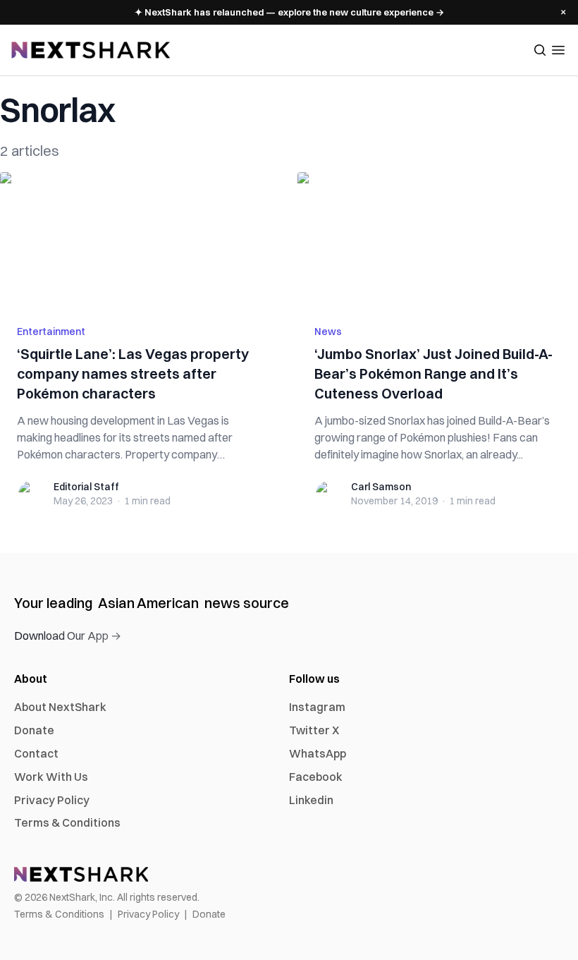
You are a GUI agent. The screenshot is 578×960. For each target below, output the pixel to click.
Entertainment (51, 331)
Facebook (316, 777)
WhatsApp (317, 753)
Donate (34, 730)
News (328, 331)
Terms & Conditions (67, 822)
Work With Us (51, 777)
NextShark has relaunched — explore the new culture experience (289, 12)
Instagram (317, 707)
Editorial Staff (86, 486)
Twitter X (314, 730)
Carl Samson (381, 486)
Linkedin (311, 800)
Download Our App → (67, 635)
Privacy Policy (52, 800)
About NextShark (60, 707)
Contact (36, 753)
